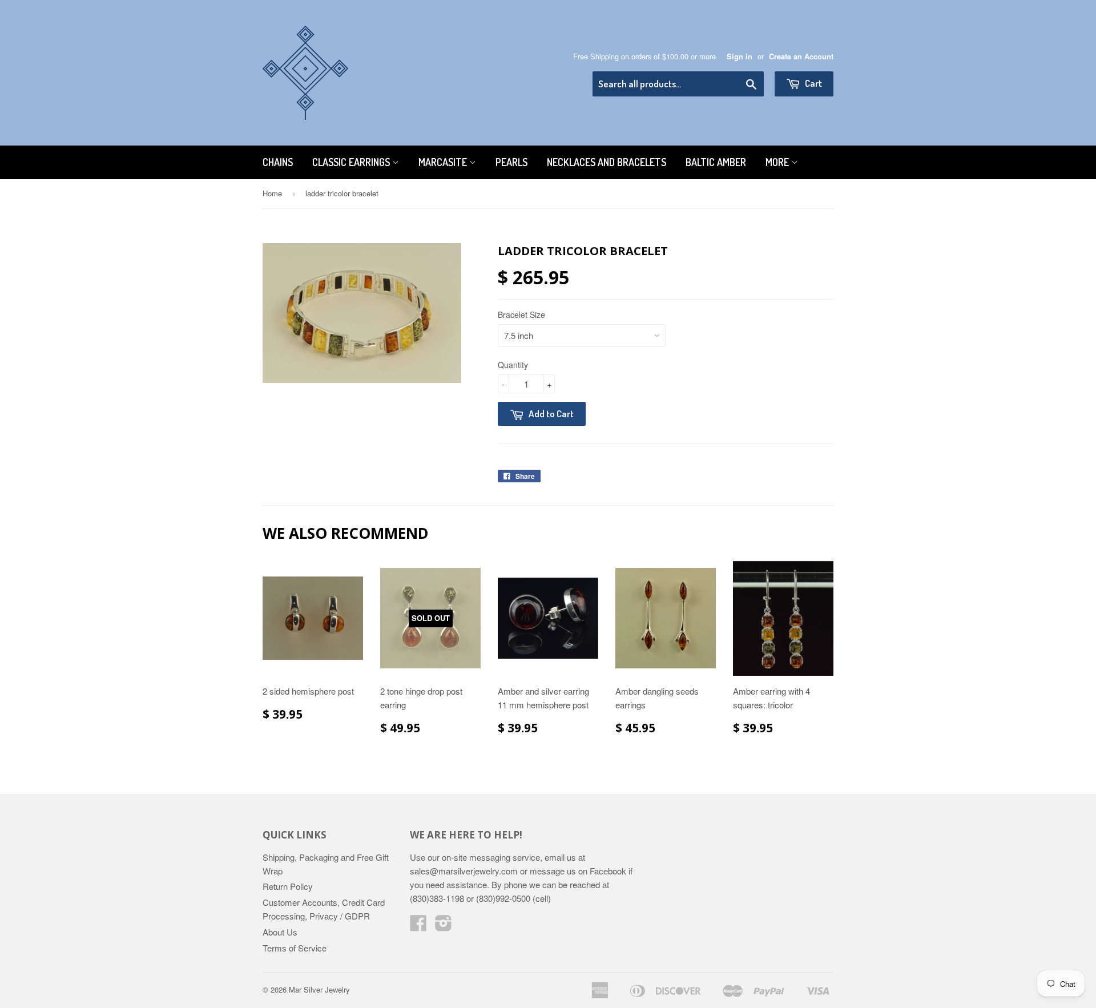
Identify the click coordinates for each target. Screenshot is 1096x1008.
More (778, 162)
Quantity (513, 364)
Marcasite (443, 162)
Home (272, 193)
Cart (812, 83)
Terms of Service (295, 948)
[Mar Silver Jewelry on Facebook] (418, 926)
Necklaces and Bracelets (606, 162)
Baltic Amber (716, 162)
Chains (278, 162)
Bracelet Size (521, 314)
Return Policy (288, 886)
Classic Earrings (352, 162)
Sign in (739, 56)
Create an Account (801, 56)
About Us (280, 932)
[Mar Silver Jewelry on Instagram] (443, 926)
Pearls (511, 162)
